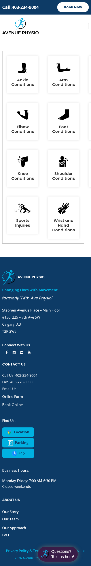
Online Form (12, 396)
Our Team (10, 519)
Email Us (9, 388)
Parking (21, 442)
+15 (21, 453)
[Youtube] (28, 352)
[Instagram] (13, 352)
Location (21, 432)
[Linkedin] (21, 352)
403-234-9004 (26, 375)
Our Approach (14, 527)
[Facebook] (6, 352)
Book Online (12, 404)
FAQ (5, 535)
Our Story (10, 511)
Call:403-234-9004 (20, 7)
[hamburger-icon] (84, 26)
